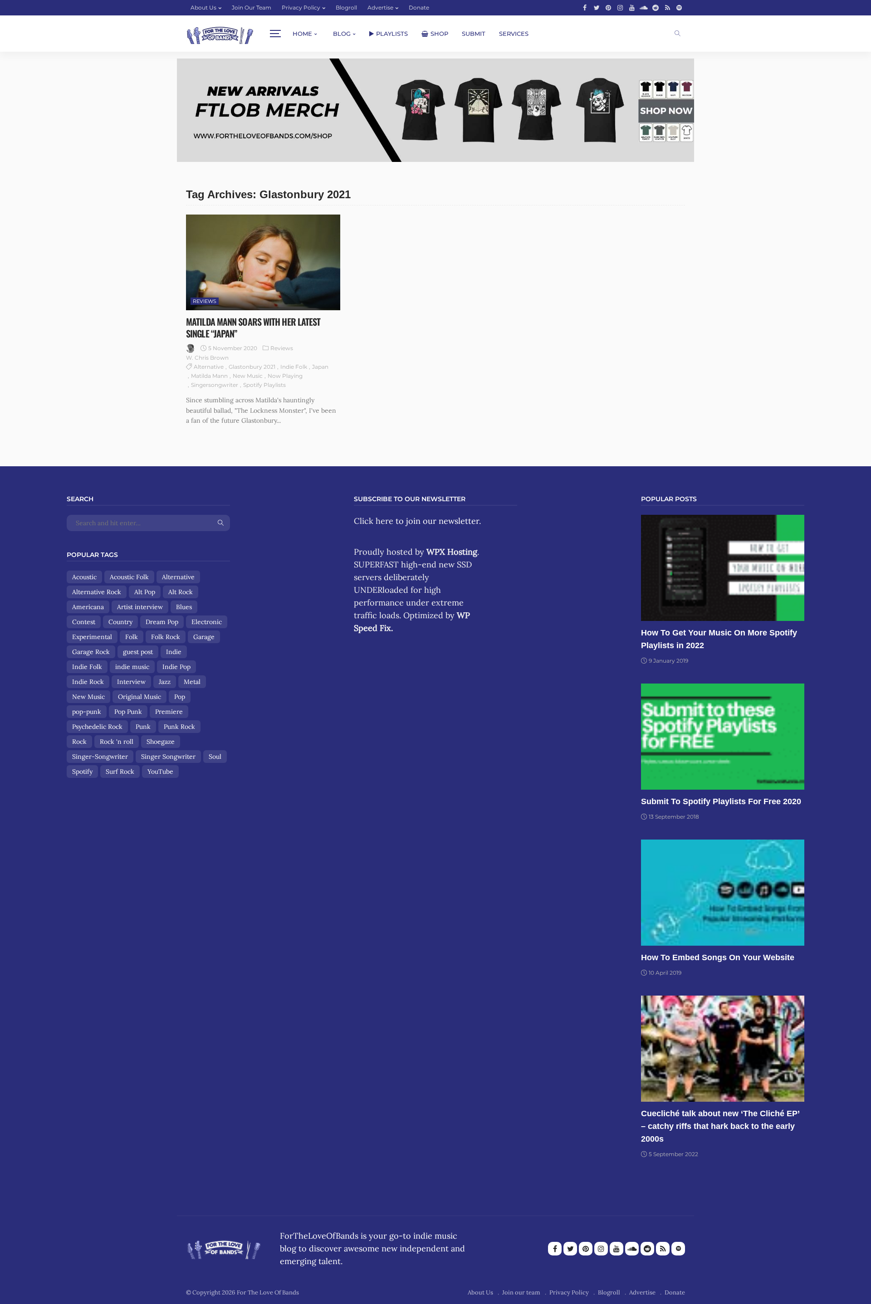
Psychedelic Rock (97, 727)
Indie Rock (88, 682)
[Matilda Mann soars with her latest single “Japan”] (263, 262)
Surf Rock (120, 771)
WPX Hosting (451, 552)
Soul (215, 756)
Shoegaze (161, 741)
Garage (204, 637)
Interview (131, 682)
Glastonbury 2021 (252, 366)
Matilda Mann (209, 375)
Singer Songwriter (168, 756)
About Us (203, 7)
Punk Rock (179, 727)
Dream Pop (162, 622)
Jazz (165, 682)
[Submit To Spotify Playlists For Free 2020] (722, 737)
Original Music (139, 697)
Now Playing (285, 375)
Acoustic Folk (129, 577)
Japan (320, 366)
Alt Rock (180, 592)
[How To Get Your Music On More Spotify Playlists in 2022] (722, 568)
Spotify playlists (264, 384)
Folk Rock (165, 637)
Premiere (169, 712)
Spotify (82, 771)
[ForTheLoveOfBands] (224, 1247)
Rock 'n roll (116, 741)
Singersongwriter (214, 384)
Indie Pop (176, 667)
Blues (184, 607)
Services (513, 33)
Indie (173, 652)
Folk (131, 637)
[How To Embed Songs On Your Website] (722, 893)
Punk (143, 727)
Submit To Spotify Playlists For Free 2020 (721, 801)
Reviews (204, 301)
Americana (88, 607)
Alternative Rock (96, 592)
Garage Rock (91, 652)
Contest (83, 622)
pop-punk (86, 712)
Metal (192, 682)
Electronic (206, 622)
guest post (138, 652)
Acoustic (84, 577)
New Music (248, 375)
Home (302, 33)
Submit (473, 33)
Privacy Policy (301, 7)
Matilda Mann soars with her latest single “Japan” (253, 327)
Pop (179, 697)
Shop (439, 33)
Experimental (92, 637)
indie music (132, 667)
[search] (677, 33)
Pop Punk (128, 712)
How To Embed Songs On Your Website (717, 957)
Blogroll (346, 7)
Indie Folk (293, 366)
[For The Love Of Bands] (220, 34)
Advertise (380, 7)
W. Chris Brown (207, 357)
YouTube (160, 771)
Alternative (209, 366)
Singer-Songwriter (100, 756)
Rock (79, 741)
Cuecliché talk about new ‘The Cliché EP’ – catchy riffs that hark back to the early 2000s (720, 1126)
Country (120, 622)
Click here (373, 521)
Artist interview (140, 607)
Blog (342, 33)
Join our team (251, 7)
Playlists (392, 33)
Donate (419, 7)
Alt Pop (144, 592)
